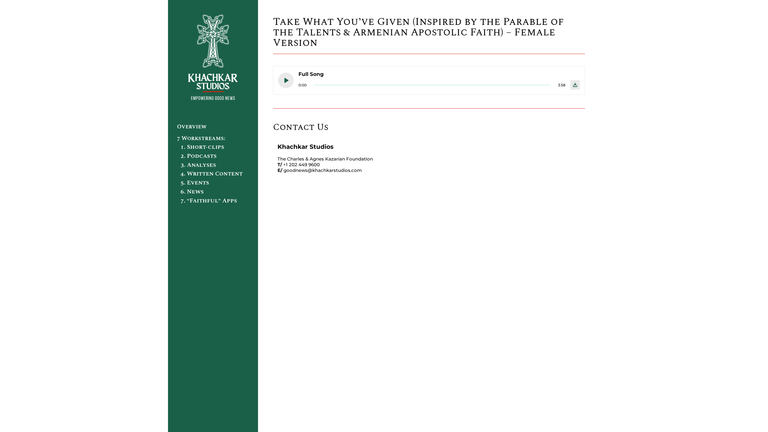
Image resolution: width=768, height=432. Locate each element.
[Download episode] (575, 85)
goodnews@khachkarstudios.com (323, 170)
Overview (191, 126)
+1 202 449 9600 (301, 164)
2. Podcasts (199, 156)
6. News (192, 191)
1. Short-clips (202, 147)
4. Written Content (212, 173)
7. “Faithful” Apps (209, 200)
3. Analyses (198, 165)
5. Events (195, 182)
